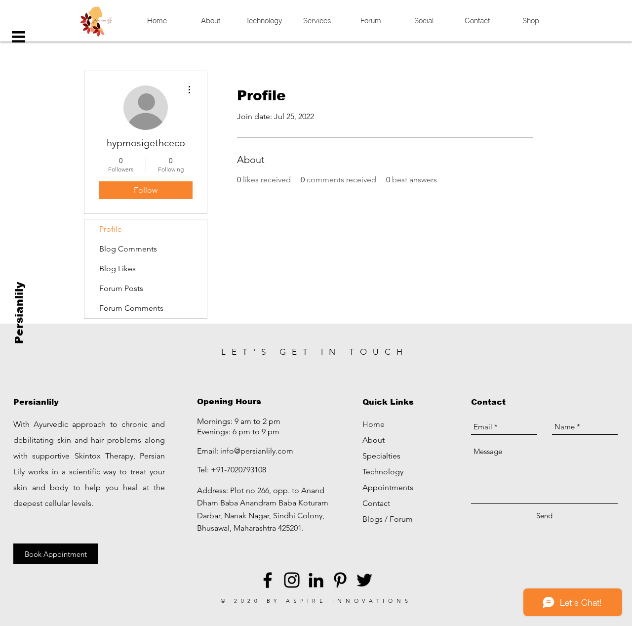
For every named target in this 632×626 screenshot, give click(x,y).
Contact (376, 503)
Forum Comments (131, 308)
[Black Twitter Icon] (364, 580)
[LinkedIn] (316, 580)
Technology (382, 471)
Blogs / (376, 519)
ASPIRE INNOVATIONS (349, 600)
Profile (110, 229)
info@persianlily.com (256, 451)
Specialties (381, 455)
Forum (401, 519)
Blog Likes (117, 268)
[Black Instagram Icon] (291, 580)
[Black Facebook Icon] (267, 580)
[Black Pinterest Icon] (340, 580)
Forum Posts (121, 288)
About (373, 440)
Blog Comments (128, 248)
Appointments (387, 487)
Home (373, 424)
